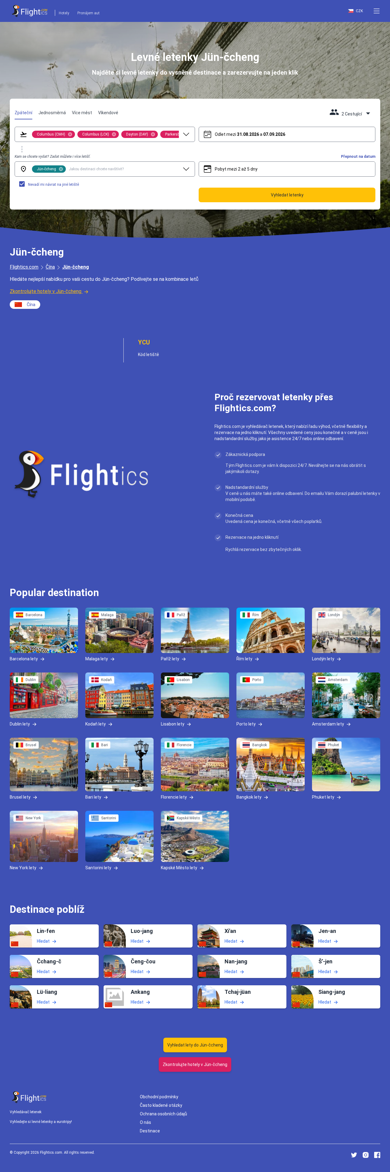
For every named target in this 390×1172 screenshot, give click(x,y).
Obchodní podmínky (159, 1096)
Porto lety (246, 724)
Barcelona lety (24, 658)
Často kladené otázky (161, 1105)
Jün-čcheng (75, 267)
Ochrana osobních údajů (163, 1113)
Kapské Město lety (179, 867)
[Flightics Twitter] (354, 1155)
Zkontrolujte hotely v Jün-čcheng (45, 291)
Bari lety (93, 797)
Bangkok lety (248, 797)
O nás (145, 1122)
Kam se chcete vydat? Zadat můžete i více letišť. (52, 156)
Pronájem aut (88, 13)
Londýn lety (323, 658)
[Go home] (29, 1097)
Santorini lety (98, 867)
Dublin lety (20, 724)
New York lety (23, 867)
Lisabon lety (172, 724)
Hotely (64, 13)
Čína (50, 267)
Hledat (43, 940)
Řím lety (244, 658)
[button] (376, 11)
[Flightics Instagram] (365, 1155)
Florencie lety (174, 797)
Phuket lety (323, 797)
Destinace (150, 1130)
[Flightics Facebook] (377, 1155)
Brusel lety (20, 797)
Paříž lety (170, 658)
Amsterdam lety (328, 724)
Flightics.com (24, 267)
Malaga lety (96, 658)
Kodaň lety (95, 724)
